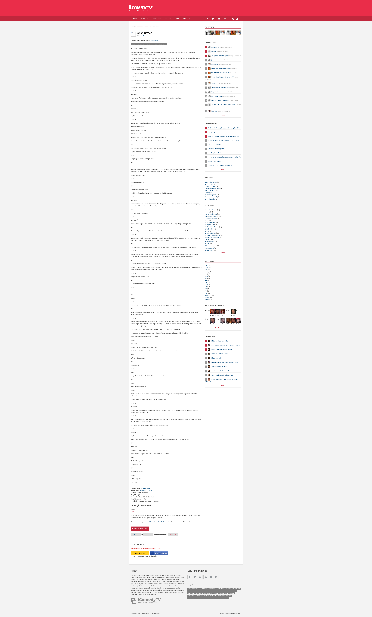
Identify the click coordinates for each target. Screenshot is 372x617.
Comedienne (191, 595)
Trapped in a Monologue (219, 56)
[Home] (141, 7)
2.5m (206, 272)
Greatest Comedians (223, 598)
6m (206, 287)
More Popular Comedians (223, 328)
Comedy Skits (148, 27)
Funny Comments (211, 218)
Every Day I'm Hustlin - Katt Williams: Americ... (226, 345)
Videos (167, 19)
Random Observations (212, 235)
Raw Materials (209, 242)
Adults (207, 231)
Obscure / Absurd (211, 197)
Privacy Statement (225, 613)
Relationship (209, 229)
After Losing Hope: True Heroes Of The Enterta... (224, 140)
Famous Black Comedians (210, 595)
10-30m (207, 297)
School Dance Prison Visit (219, 354)
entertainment (210, 222)
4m (206, 278)
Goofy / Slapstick (210, 195)
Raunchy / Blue (210, 199)
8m (206, 291)
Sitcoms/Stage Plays (222, 588)
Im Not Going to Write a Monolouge (223, 104)
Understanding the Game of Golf (222, 77)
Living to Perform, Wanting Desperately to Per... (223, 136)
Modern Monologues (212, 227)
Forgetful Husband (217, 92)
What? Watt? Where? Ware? (220, 73)
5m (143, 495)
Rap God (214, 111)
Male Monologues (211, 210)
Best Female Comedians (230, 591)
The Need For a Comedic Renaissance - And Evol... (224, 157)
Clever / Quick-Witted (212, 188)
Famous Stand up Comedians (210, 598)
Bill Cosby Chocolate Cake (219, 341)
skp (144, 35)
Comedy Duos (199, 595)
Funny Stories (191, 591)
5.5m (206, 284)
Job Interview (215, 60)
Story (206, 220)
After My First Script (214, 161)
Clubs (177, 19)
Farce (156, 44)
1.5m (206, 268)
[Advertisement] (201, 8)
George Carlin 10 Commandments (222, 371)
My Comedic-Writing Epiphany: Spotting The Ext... (224, 128)
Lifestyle (207, 239)
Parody (207, 244)
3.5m (206, 276)
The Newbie (211, 132)
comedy (133, 44)
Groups (185, 19)
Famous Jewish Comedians (194, 598)
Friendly (207, 193)
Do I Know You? (216, 96)
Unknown (208, 295)
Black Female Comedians (194, 593)
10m (206, 293)
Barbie (213, 51)
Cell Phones (215, 47)
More (222, 115)
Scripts (143, 19)
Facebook (214, 64)
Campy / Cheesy (210, 186)
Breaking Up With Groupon (220, 100)
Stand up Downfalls (214, 153)
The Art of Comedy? (214, 144)
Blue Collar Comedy (207, 593)
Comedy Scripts (139, 27)
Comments (154, 40)
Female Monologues (211, 216)
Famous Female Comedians (224, 595)
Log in (135, 534)
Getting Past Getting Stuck (216, 149)
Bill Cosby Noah (216, 358)
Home (135, 19)
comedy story (162, 44)
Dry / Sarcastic (210, 190)
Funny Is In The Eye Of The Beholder (220, 165)
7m (206, 289)
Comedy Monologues (193, 588)
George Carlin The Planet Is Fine (221, 349)
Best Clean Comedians (202, 591)
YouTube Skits (149, 44)
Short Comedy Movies (234, 588)
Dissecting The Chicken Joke (220, 68)
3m (206, 274)
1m (206, 265)
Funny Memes (212, 588)
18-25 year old (140, 44)
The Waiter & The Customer (220, 87)
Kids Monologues (210, 246)
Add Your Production (140, 528)
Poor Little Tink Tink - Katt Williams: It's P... (225, 362)
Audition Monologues (212, 237)
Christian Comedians (219, 593)
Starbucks (214, 83)
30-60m (207, 299)
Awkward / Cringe (146, 490)
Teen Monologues (211, 214)
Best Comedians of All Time (216, 591)
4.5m (206, 280)
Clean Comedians (229, 593)
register (148, 534)
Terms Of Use (236, 613)
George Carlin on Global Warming (222, 375)
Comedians (155, 19)
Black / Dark (209, 184)
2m (206, 270)
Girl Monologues (210, 233)
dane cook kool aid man (219, 366)
